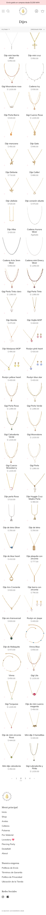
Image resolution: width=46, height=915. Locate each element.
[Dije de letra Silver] (11, 515)
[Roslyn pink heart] (34, 336)
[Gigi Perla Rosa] (11, 393)
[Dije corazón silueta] (34, 188)
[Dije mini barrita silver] (11, 42)
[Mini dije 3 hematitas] (34, 722)
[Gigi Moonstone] (34, 421)
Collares (5, 826)
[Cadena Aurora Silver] (34, 216)
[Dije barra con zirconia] (34, 574)
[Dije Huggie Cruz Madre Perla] (34, 484)
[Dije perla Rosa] (11, 484)
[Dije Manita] (11, 307)
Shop (4, 816)
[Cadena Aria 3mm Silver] (11, 247)
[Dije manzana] (11, 131)
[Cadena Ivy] (34, 73)
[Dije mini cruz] (34, 42)
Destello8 (6, 849)
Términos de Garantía (12, 872)
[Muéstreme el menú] (3, 11)
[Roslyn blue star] (34, 364)
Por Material (7, 835)
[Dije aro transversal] (11, 605)
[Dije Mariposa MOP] (11, 336)
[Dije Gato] (34, 131)
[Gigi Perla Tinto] (34, 278)
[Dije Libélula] (11, 188)
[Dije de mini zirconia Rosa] (11, 722)
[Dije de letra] (34, 515)
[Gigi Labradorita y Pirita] (34, 753)
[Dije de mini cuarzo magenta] (34, 691)
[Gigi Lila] (34, 662)
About (5, 853)
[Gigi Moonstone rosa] (11, 73)
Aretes (5, 821)
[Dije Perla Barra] (11, 102)
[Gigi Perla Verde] (34, 393)
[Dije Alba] (11, 216)
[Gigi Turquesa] (11, 691)
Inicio (4, 812)
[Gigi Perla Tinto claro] (11, 278)
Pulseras (6, 830)
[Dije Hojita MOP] (34, 307)
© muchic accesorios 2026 (13, 911)
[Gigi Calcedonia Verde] (11, 421)
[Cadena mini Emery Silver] (34, 247)
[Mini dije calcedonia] (11, 753)
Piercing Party (8, 844)
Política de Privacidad (12, 877)
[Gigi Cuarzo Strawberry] (11, 452)
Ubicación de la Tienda (12, 881)
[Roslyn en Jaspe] (34, 605)
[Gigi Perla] (34, 452)
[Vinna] (11, 662)
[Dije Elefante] (11, 159)
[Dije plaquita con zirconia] (34, 543)
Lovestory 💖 (8, 839)
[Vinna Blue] (34, 634)
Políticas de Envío (10, 868)
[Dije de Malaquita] (11, 634)
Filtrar (5, 29)
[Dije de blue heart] (11, 543)
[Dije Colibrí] (34, 159)
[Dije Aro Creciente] (11, 574)
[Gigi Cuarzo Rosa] (34, 102)
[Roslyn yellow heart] (11, 364)
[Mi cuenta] (36, 11)
